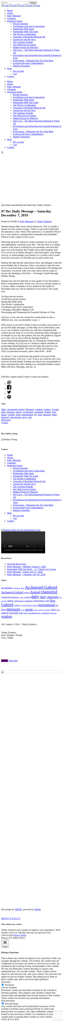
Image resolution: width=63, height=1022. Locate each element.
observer (5, 417)
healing (29, 605)
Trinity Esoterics (44, 221)
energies (4, 601)
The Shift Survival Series (24, 489)
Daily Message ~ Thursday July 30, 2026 (26, 574)
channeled (49, 592)
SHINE (18, 909)
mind (54, 414)
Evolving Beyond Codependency (28, 507)
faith (47, 601)
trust (21, 613)
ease (60, 597)
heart (18, 414)
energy (19, 412)
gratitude (17, 605)
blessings (30, 409)
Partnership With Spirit (23, 473)
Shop (9, 513)
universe (53, 613)
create (21, 597)
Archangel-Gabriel (15, 409)
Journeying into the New (24, 484)
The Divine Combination (24, 478)
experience (39, 600)
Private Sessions (20, 468)
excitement (28, 412)
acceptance (7, 587)
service (47, 610)
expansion (38, 412)
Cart (15, 518)
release (35, 610)
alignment (16, 588)
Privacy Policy (20, 935)
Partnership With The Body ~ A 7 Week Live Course (31, 569)
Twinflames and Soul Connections (29, 471)
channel (35, 592)
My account (18, 515)
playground (15, 417)
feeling (48, 412)
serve (24, 417)
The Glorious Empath (23, 486)
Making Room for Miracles (25, 492)
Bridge (38, 909)
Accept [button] (9, 935)
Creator (55, 409)
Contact (10, 521)
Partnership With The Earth (25, 476)
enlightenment (19, 601)
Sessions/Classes (14, 465)
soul (30, 417)
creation (27, 597)
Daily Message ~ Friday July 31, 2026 (24, 572)
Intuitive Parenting (21, 510)
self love (41, 610)
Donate (4, 660)
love (3, 609)
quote (29, 609)
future (4, 414)
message (47, 414)
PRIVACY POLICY (11, 918)
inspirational (27, 414)
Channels (11, 463)
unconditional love (34, 613)
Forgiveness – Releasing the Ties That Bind (33, 505)
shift (53, 609)
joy (35, 414)
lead (40, 414)
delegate (10, 412)
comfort (38, 409)
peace (23, 610)
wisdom (6, 616)
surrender (14, 613)
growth (23, 605)
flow (54, 412)
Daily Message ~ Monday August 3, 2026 (26, 566)
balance (26, 593)
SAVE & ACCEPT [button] (10, 1019)
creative (47, 409)
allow (3, 409)
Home (10, 455)
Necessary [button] (6, 982)
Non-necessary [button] (8, 1000)
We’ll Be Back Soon (16, 564)
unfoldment (45, 613)
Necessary (9, 985)
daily (3, 412)
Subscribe (13, 660)
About (10, 457)
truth (26, 613)
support (4, 613)
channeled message (10, 597)
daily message (49, 597)
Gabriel (11, 414)
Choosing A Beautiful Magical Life (29, 481)
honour (35, 605)
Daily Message (26, 221)
